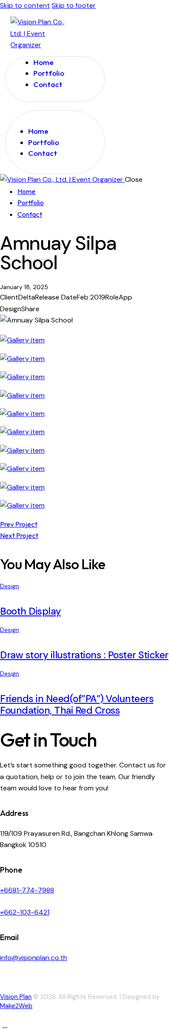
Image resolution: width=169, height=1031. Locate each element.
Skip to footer (74, 5)
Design (9, 586)
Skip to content (25, 5)
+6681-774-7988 (27, 890)
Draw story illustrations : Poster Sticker (84, 655)
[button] (15, 119)
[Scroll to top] (5, 1024)
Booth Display (30, 611)
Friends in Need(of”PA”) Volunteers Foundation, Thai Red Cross (76, 705)
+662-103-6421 (24, 912)
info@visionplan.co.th (33, 957)
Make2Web (16, 1006)
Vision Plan (16, 996)
